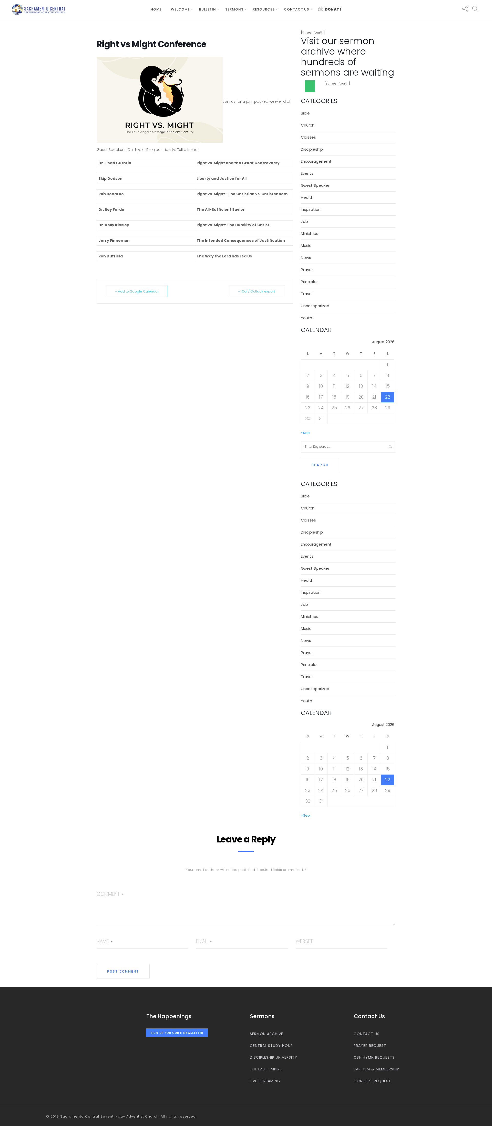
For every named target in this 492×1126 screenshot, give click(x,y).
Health (307, 197)
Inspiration (311, 209)
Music (306, 245)
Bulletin (207, 9)
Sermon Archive (266, 1033)
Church (307, 125)
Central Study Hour (271, 1045)
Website (304, 941)
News (306, 257)
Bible (305, 113)
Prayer (307, 269)
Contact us (296, 9)
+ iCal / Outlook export (256, 291)
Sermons (234, 9)
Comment (110, 894)
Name (104, 941)
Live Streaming (265, 1080)
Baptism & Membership (376, 1069)
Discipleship (312, 149)
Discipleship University (273, 1057)
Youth (306, 317)
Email (203, 941)
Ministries (309, 233)
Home (156, 9)
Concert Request (372, 1080)
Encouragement (316, 161)
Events (307, 173)
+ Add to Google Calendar (137, 291)
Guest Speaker (315, 185)
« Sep (305, 432)
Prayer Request (370, 1045)
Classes (308, 137)
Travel (306, 293)
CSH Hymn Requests (374, 1057)
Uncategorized (315, 305)
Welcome (180, 9)
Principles (310, 281)
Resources (264, 9)
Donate (333, 9)
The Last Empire (266, 1069)
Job (304, 221)
